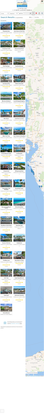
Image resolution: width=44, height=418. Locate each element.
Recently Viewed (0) (27, 10)
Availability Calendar (15, 323)
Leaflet (28, 375)
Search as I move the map (32, 372)
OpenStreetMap (37, 375)
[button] (42, 2)
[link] (6, 30)
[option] (31, 17)
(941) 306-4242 (23, 8)
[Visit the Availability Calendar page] (5, 322)
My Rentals (17, 10)
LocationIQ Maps (32, 375)
